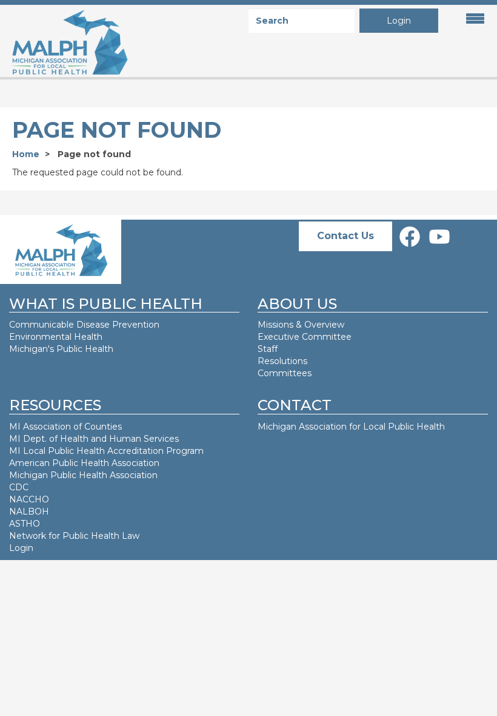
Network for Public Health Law (74, 535)
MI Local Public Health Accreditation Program (106, 450)
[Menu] (471, 19)
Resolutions (282, 361)
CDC (18, 487)
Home (25, 154)
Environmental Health (55, 336)
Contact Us (345, 235)
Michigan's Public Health (62, 348)
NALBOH (29, 511)
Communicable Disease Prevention (84, 324)
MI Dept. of (34, 438)
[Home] (65, 42)
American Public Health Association (84, 463)
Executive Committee (305, 336)
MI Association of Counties (65, 426)
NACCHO (29, 499)
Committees (285, 373)
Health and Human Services (119, 438)
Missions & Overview (301, 324)
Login (399, 20)
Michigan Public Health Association (83, 475)
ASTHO (24, 523)
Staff (268, 348)
